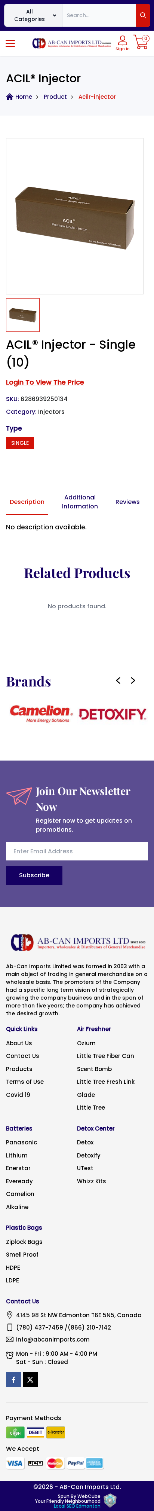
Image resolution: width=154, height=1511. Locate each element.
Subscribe (34, 875)
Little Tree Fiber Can (105, 1056)
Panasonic (21, 1142)
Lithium (17, 1155)
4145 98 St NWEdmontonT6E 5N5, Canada (79, 1315)
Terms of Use (25, 1082)
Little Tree (91, 1107)
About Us (19, 1043)
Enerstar (18, 1168)
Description (27, 502)
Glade (86, 1095)
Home (23, 97)
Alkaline (17, 1207)
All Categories (29, 15)
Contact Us (22, 1056)
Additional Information (80, 502)
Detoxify (89, 1155)
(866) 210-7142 (89, 1327)
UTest (85, 1168)
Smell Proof (22, 1254)
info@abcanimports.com (53, 1339)
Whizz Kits (91, 1181)
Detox (85, 1142)
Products (19, 1069)
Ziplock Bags (24, 1242)
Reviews (128, 502)
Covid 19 (18, 1095)
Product (55, 97)
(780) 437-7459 (39, 1327)
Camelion (20, 1194)
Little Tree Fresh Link (106, 1082)
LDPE (12, 1280)
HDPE (13, 1268)
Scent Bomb (94, 1069)
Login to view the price (45, 382)
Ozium (86, 1043)
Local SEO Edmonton (77, 1506)
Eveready (19, 1181)
